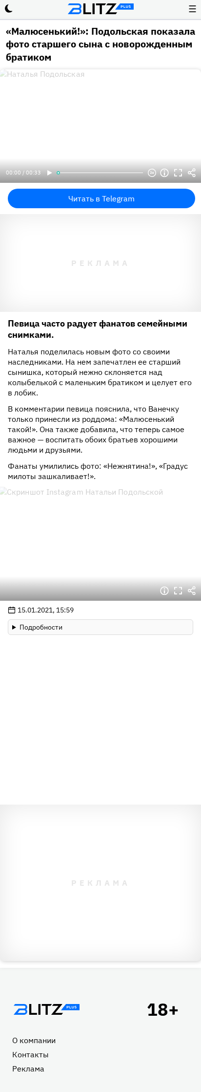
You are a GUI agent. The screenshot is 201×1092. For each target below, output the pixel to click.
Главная (46, 1009)
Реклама (28, 1068)
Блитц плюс (100, 8)
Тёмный (9, 9)
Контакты (30, 1054)
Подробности (41, 627)
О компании (34, 1040)
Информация (164, 173)
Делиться (192, 173)
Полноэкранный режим (178, 173)
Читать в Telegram (101, 198)
